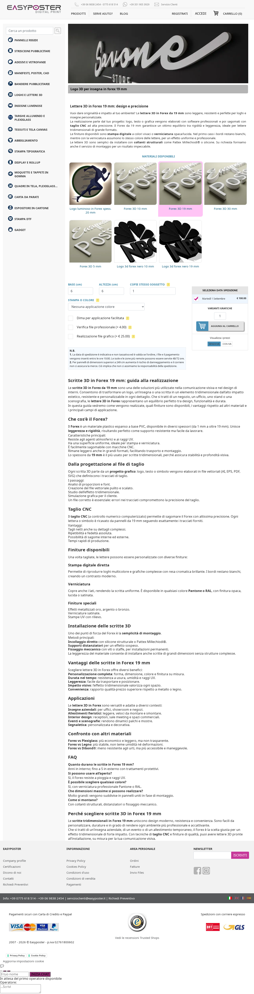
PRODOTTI (78, 13)
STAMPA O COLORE (81, 300)
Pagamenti (73, 884)
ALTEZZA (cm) (108, 284)
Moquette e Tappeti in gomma (31, 174)
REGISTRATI (180, 13)
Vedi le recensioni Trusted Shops (137, 938)
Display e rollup (27, 162)
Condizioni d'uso (77, 872)
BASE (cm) (75, 284)
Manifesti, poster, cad (31, 73)
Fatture (135, 867)
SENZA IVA (214, 344)
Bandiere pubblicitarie (32, 84)
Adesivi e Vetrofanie (30, 62)
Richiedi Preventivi (15, 884)
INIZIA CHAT (40, 974)
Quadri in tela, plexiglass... (36, 186)
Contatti (8, 878)
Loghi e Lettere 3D (28, 95)
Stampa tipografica (29, 151)
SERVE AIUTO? (103, 13)
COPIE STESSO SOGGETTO (147, 284)
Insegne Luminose (28, 106)
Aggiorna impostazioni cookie (23, 961)
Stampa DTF (23, 219)
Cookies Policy (76, 867)
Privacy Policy (75, 861)
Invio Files (137, 872)
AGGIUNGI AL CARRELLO (225, 326)
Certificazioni (12, 867)
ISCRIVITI (240, 855)
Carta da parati (26, 197)
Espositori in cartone (31, 208)
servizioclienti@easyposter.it (86, 898)
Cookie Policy (38, 955)
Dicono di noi (12, 872)
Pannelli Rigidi (26, 40)
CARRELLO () (232, 13)
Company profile (14, 861)
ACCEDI (200, 13)
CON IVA (227, 344)
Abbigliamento (26, 140)
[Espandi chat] (4, 971)
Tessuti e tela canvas (30, 129)
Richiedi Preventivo (122, 898)
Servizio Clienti (169, 4)
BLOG (124, 13)
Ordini (134, 861)
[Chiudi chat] (8, 971)
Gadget (20, 230)
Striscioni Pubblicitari (32, 51)
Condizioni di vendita (80, 878)
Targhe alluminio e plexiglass (29, 118)
